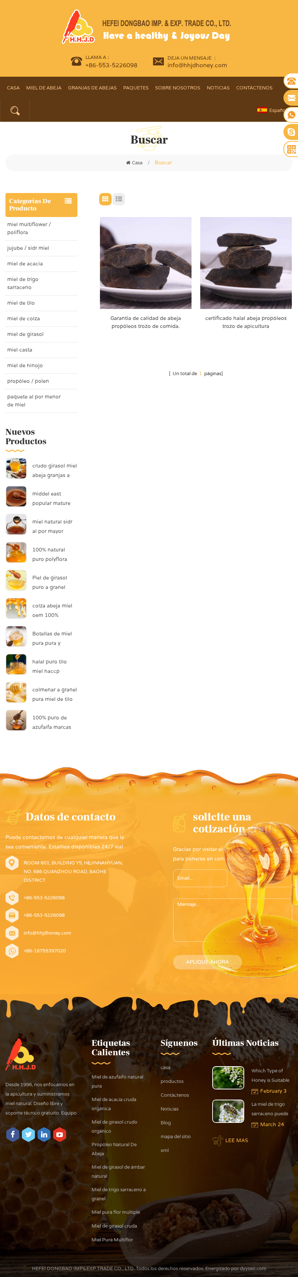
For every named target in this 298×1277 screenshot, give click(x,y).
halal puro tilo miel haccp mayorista (49, 667)
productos (172, 1081)
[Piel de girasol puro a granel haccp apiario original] (16, 580)
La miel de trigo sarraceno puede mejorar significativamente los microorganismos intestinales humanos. (271, 1110)
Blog (166, 1123)
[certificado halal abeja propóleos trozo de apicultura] (246, 263)
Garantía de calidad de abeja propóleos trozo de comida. (145, 322)
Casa (13, 88)
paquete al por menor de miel (34, 401)
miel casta (19, 350)
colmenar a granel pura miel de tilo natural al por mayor (54, 695)
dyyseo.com (252, 1269)
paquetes (136, 88)
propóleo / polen (28, 381)
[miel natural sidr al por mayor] (16, 524)
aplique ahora (207, 962)
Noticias (218, 88)
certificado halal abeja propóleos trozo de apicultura (246, 322)
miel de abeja (43, 88)
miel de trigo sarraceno (23, 283)
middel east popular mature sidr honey (51, 499)
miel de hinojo (25, 365)
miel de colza (23, 319)
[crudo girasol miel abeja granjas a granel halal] (16, 468)
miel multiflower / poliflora (29, 228)
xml (165, 1150)
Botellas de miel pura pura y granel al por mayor (52, 639)
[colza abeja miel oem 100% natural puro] (16, 608)
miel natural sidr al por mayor (52, 526)
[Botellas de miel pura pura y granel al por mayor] (16, 636)
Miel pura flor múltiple (116, 1212)
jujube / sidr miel (28, 248)
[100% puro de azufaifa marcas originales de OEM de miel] (16, 720)
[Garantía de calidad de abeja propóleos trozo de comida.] (146, 263)
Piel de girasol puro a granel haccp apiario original (49, 583)
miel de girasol (25, 334)
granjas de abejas (92, 88)
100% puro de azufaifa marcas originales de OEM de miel (51, 723)
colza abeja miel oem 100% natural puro (52, 611)
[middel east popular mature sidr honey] (16, 496)
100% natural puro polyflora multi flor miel (49, 555)
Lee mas (236, 1140)
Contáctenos (254, 88)
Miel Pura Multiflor (112, 1240)
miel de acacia (25, 264)
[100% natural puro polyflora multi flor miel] (16, 552)
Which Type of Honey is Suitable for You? (270, 1076)
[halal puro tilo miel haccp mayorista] (16, 664)
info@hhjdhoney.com (197, 65)
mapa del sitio (176, 1137)
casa (165, 1068)
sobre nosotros (177, 88)
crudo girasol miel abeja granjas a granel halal (54, 471)
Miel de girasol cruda (114, 1226)
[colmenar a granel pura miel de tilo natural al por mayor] (16, 692)
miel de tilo (21, 303)
